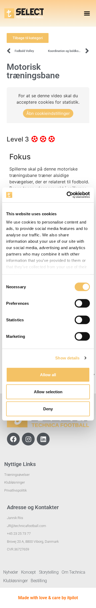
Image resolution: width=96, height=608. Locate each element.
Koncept (28, 572)
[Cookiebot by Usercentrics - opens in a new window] (68, 195)
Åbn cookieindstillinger (48, 113)
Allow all (48, 374)
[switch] (82, 303)
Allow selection (48, 391)
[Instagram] (28, 439)
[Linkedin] (43, 439)
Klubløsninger (15, 580)
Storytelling (49, 572)
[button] (87, 13)
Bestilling (39, 580)
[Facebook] (13, 439)
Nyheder (10, 572)
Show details (67, 358)
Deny (48, 408)
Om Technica (73, 572)
